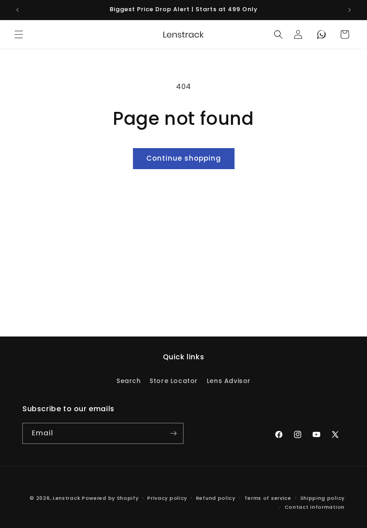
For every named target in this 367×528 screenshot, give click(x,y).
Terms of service (267, 498)
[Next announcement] (349, 10)
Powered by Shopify (110, 498)
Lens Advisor (229, 380)
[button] (19, 34)
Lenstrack (66, 498)
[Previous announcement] (17, 10)
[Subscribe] (173, 433)
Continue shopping (183, 158)
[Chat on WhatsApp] (321, 34)
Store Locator (173, 380)
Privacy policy (167, 498)
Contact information (315, 507)
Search (128, 380)
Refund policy (215, 498)
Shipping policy (322, 498)
